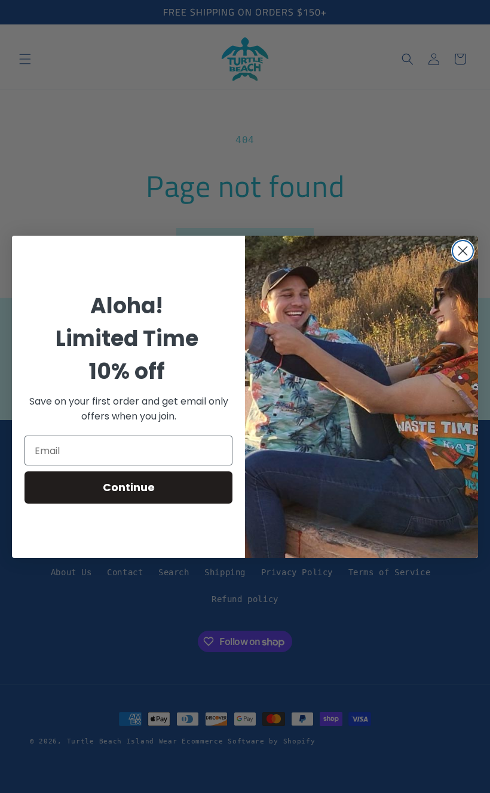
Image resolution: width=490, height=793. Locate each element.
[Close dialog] (462, 250)
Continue (129, 487)
